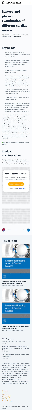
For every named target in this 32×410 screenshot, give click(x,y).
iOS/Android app (6, 395)
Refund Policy (6, 399)
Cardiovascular (17, 36)
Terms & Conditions (7, 401)
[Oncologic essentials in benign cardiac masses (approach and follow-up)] (16, 306)
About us (4, 393)
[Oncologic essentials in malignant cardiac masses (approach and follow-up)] (16, 261)
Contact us (5, 391)
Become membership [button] (16, 184)
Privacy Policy (6, 397)
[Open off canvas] (29, 2)
